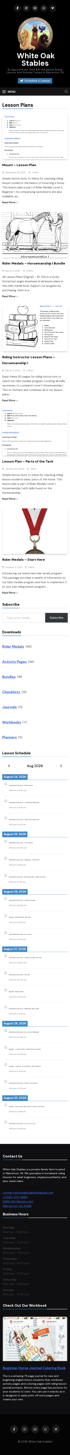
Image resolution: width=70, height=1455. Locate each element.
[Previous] (8, 765)
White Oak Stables (35, 59)
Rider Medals (13, 646)
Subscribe (56, 618)
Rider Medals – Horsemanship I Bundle (33, 263)
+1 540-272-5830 (15, 1197)
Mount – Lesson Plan (19, 165)
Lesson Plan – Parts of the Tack (27, 461)
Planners (9, 737)
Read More (8, 202)
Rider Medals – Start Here (23, 559)
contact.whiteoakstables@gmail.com (28, 1193)
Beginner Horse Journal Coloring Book (34, 1368)
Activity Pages (14, 661)
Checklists (11, 692)
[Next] (61, 765)
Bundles (9, 677)
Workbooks (11, 722)
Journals (9, 707)
